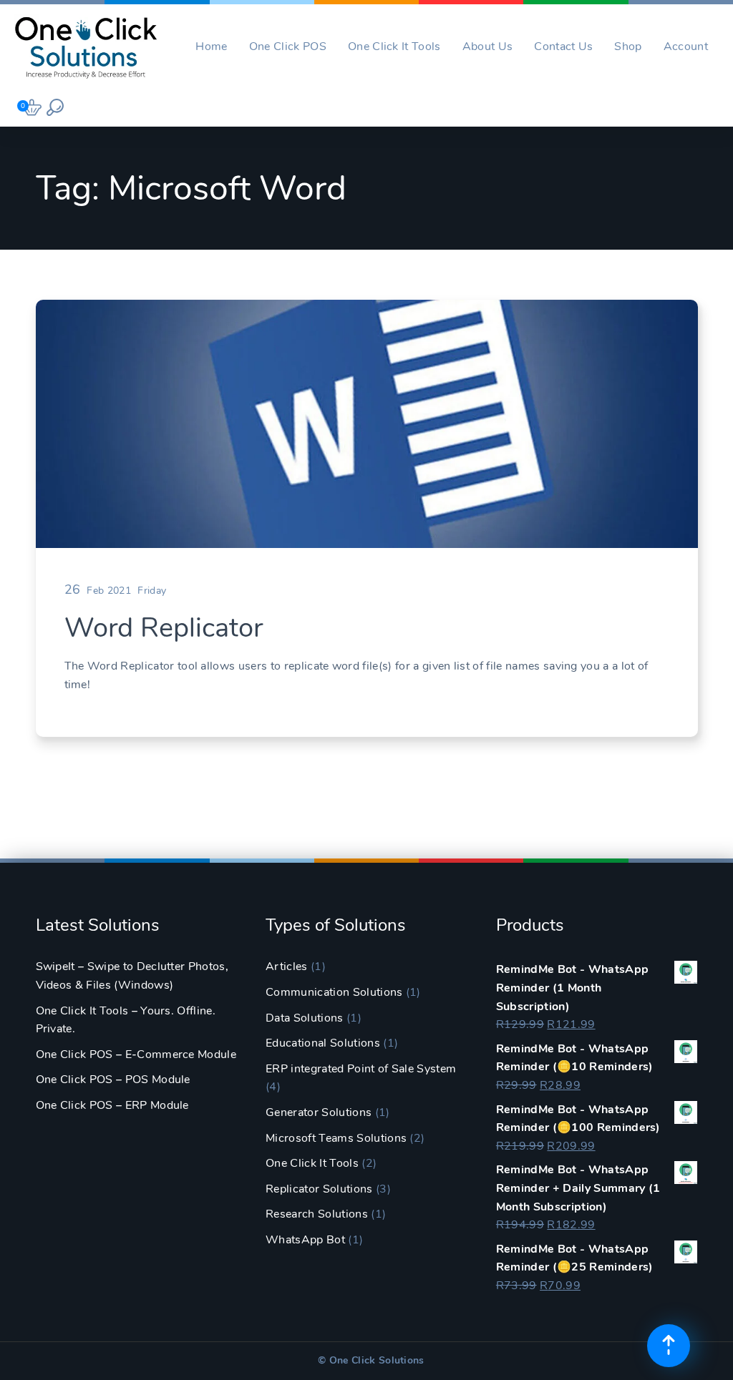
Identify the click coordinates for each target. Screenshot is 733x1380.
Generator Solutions (319, 1112)
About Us (487, 46)
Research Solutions (317, 1214)
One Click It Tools (394, 46)
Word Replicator (163, 628)
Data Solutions (304, 1018)
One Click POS (287, 46)
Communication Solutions (334, 992)
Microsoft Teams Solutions (336, 1138)
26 (72, 589)
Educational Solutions (323, 1043)
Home (211, 46)
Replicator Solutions (319, 1189)
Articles (287, 966)
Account (686, 46)
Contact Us (563, 46)
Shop (627, 46)
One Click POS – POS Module (113, 1079)
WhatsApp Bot (305, 1240)
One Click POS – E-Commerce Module (136, 1054)
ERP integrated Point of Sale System (361, 1069)
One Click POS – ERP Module (112, 1105)
